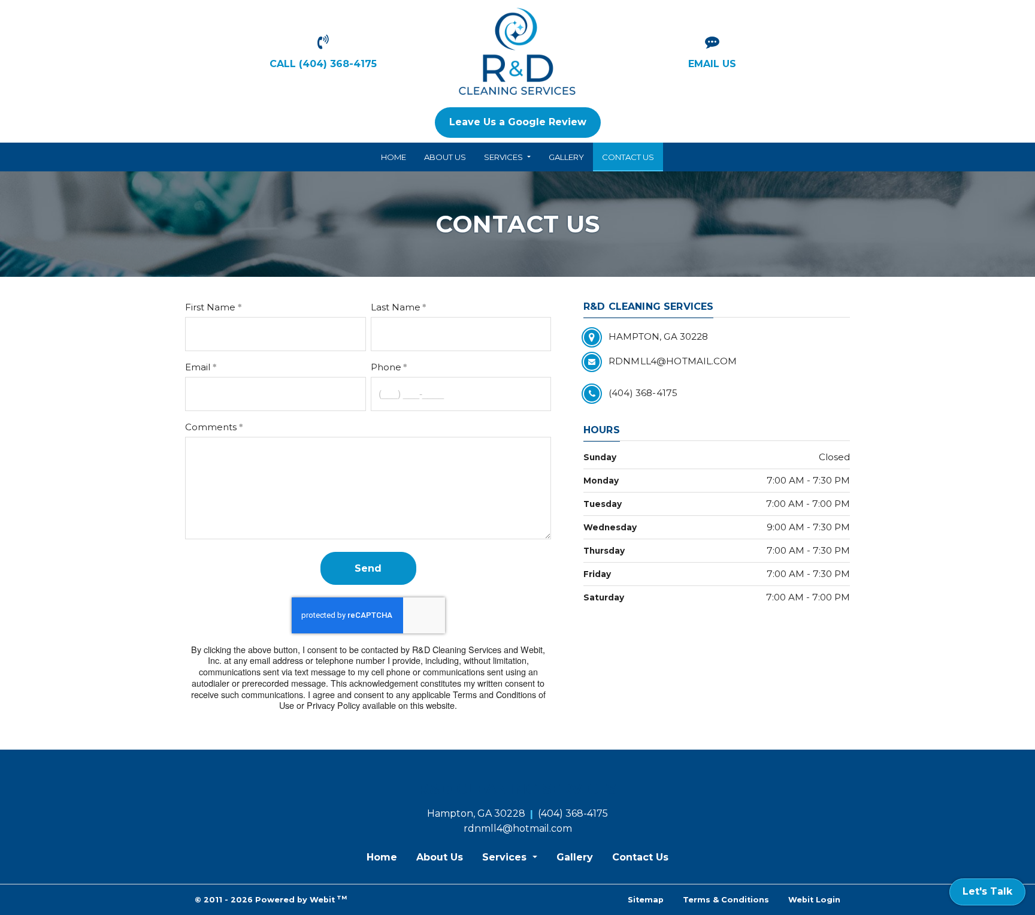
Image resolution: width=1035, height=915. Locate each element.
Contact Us (632, 157)
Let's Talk (987, 891)
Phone (386, 367)
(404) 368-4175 (573, 813)
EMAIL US (712, 64)
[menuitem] (393, 157)
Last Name (395, 307)
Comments (211, 427)
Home (393, 157)
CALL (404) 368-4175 (323, 64)
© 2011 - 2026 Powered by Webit (271, 899)
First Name (210, 307)
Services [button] (504, 157)
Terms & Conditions (726, 899)
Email (197, 367)
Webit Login (814, 899)
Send (368, 568)
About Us (445, 157)
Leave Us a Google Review (517, 122)
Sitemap (646, 899)
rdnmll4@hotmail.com (518, 828)
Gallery (566, 157)
